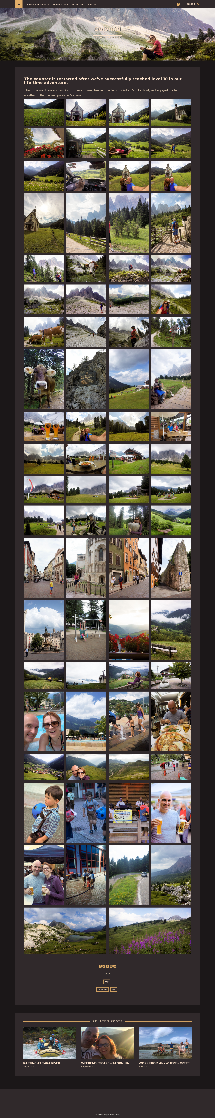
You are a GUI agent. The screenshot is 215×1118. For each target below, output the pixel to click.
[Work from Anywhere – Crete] (165, 1044)
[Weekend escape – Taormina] (107, 1044)
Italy (114, 989)
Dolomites (102, 989)
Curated (92, 4)
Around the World (38, 4)
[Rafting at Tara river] (49, 1044)
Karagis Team (60, 4)
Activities (77, 4)
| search (189, 4)
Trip (107, 982)
